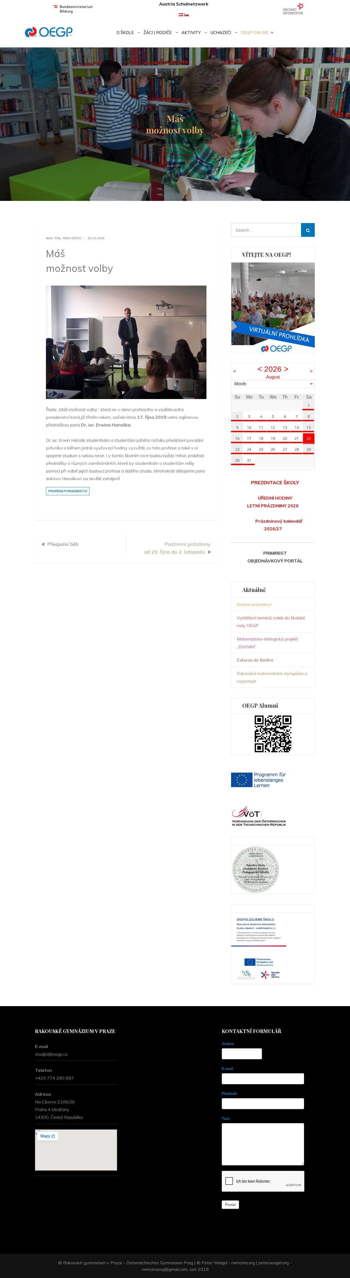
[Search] (308, 230)
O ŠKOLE (125, 32)
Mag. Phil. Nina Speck (63, 238)
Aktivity (191, 32)
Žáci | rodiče (158, 32)
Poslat (230, 1204)
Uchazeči (221, 32)
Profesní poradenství (67, 491)
